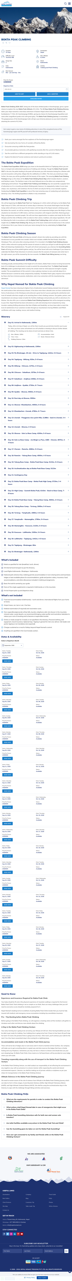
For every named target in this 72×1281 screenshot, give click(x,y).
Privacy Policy (31, 1277)
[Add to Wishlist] (9, 42)
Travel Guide (52, 1194)
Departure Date (8, 86)
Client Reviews (7, 1202)
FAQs (50, 1198)
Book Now (7, 661)
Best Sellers (6, 1198)
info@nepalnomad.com (14, 1225)
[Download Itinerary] (3, 42)
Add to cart (19, 94)
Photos (51, 1202)
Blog (27, 1198)
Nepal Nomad (5, 288)
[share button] (6, 42)
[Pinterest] (18, 1234)
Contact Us (6, 1210)
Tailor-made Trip (30, 1206)
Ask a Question (52, 94)
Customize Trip (30, 1202)
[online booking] (36, 1261)
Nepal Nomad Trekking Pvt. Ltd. (33, 1269)
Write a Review (53, 1206)
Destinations (6, 1194)
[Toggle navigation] (69, 3)
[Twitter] (7, 1234)
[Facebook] (4, 1234)
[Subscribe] (66, 1251)
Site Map (5, 1206)
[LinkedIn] (14, 1234)
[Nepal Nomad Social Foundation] (18, 1169)
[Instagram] (11, 1234)
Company (28, 1194)
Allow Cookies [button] (42, 1278)
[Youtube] (21, 1234)
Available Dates (36, 98)
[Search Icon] (65, 3)
